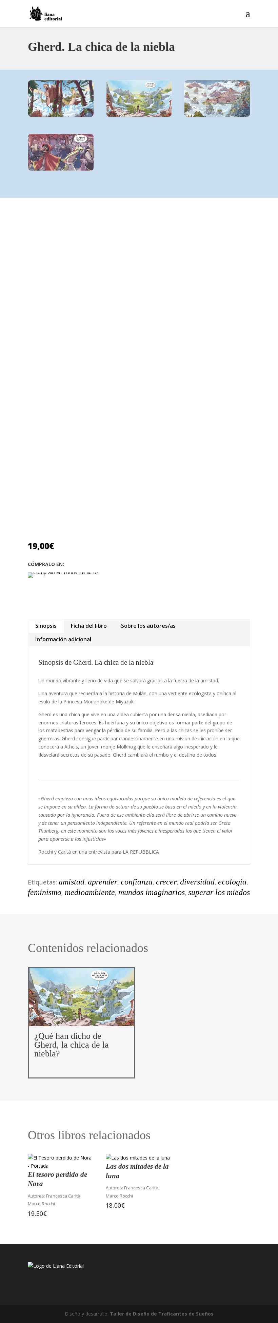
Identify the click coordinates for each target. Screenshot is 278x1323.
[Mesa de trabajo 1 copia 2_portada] (61, 115)
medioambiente (90, 892)
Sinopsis (46, 625)
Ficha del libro (89, 625)
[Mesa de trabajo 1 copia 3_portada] (61, 169)
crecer (166, 881)
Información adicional (63, 639)
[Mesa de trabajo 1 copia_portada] (217, 115)
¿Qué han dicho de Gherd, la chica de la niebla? (71, 1044)
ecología (232, 881)
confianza (137, 881)
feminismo (44, 892)
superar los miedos (219, 892)
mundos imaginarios (151, 892)
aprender (102, 881)
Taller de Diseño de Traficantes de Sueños (162, 1313)
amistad (71, 881)
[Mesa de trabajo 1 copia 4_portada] (139, 115)
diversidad (197, 881)
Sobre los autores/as (148, 625)
